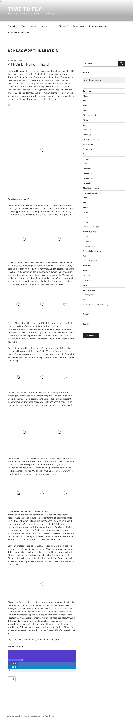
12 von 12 (87, 91)
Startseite (12, 26)
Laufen (86, 212)
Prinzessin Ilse (15, 646)
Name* (86, 314)
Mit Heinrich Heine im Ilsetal (28, 64)
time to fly (25, 9)
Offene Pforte (89, 246)
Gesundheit (87, 183)
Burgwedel (87, 130)
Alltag (85, 96)
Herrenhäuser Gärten (92, 193)
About (34, 26)
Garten (86, 164)
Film (85, 154)
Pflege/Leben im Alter (92, 251)
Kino (85, 198)
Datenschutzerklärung (99, 26)
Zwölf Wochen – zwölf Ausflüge (96, 304)
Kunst (85, 207)
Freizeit (86, 159)
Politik (85, 256)
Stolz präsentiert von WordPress (41, 716)
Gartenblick (88, 169)
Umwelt (86, 285)
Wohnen (86, 299)
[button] (15, 660)
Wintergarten (88, 295)
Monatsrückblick (90, 232)
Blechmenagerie (90, 115)
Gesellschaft (88, 178)
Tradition (86, 280)
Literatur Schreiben (91, 227)
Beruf (85, 110)
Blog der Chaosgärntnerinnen (71, 26)
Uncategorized (89, 290)
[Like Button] (10, 679)
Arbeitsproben (48, 26)
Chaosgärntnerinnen (91, 139)
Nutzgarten (87, 241)
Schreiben (87, 265)
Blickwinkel (87, 120)
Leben (85, 217)
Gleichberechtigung (91, 188)
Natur (85, 236)
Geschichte (87, 173)
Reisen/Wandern (90, 261)
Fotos (24, 26)
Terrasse (86, 275)
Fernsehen (87, 149)
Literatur (86, 222)
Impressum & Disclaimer (18, 32)
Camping (87, 135)
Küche (85, 202)
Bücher (86, 125)
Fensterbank (88, 144)
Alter (85, 101)
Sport (85, 270)
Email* (86, 324)
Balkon (86, 105)
